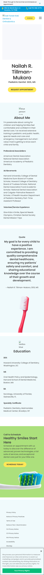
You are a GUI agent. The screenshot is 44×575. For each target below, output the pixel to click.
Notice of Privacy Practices (15, 517)
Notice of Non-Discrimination (16, 525)
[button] (40, 18)
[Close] (41, 551)
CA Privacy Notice (12, 529)
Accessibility (10, 542)
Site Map (9, 546)
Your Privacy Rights (22, 571)
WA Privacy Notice (12, 537)
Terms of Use (10, 521)
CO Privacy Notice (12, 533)
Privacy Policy (11, 512)
